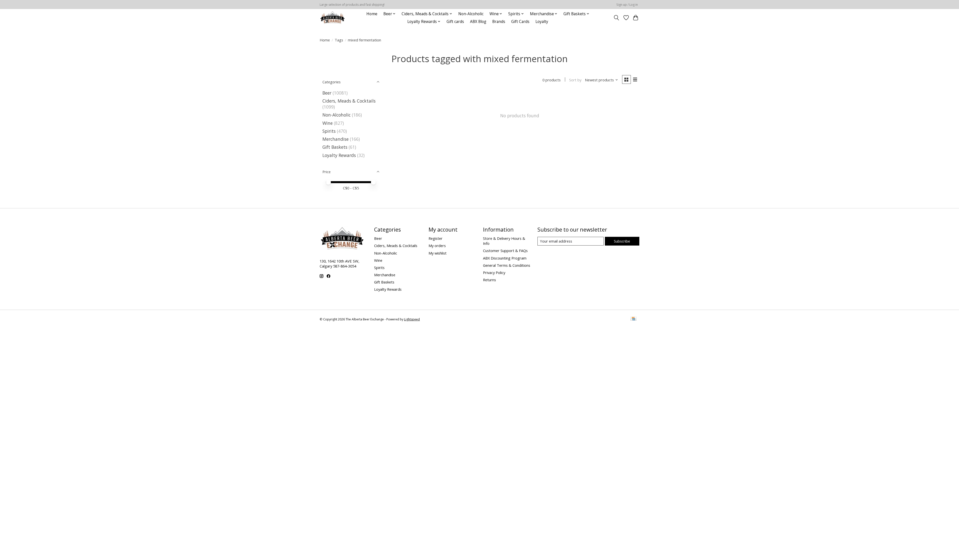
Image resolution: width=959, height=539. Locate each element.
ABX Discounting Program (504, 258)
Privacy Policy (494, 272)
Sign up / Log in (627, 4)
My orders (437, 245)
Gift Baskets (334, 147)
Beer (326, 93)
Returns (489, 279)
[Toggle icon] (616, 17)
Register (436, 238)
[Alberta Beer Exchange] (332, 17)
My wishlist (438, 253)
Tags (339, 39)
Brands (498, 21)
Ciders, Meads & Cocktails (349, 101)
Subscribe (622, 241)
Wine (327, 123)
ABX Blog (478, 21)
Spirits (329, 131)
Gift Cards (520, 21)
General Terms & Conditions (506, 265)
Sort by (575, 79)
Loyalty (541, 21)
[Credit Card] (633, 319)
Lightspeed (412, 319)
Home (371, 13)
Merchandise (335, 139)
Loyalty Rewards (339, 155)
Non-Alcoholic (470, 13)
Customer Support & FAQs (505, 250)
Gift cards (455, 21)
